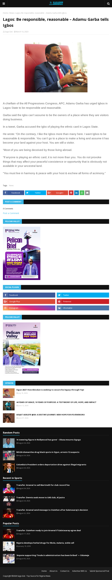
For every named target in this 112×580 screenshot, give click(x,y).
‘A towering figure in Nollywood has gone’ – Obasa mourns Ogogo (48, 439)
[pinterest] (83, 301)
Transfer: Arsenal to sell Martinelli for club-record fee (43, 485)
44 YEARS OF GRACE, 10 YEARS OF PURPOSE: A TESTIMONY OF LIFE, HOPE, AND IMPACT (56, 402)
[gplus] (29, 301)
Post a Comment (11, 213)
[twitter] (83, 295)
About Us (53, 571)
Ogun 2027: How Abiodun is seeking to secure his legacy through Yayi (50, 389)
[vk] (83, 307)
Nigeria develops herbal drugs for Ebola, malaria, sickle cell (45, 543)
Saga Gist (9, 31)
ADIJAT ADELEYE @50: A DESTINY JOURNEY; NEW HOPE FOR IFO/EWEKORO (50, 414)
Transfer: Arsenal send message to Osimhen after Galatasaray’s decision (52, 510)
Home (5, 13)
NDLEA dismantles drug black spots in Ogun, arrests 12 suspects (47, 452)
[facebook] (29, 295)
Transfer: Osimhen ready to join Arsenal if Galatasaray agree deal (48, 530)
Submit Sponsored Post (99, 571)
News (11, 13)
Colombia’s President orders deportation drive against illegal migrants (51, 464)
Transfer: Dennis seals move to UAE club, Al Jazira (40, 497)
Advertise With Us (79, 571)
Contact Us (64, 571)
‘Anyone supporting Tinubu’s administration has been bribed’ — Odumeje (52, 555)
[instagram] (29, 307)
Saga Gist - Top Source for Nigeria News (34, 576)
